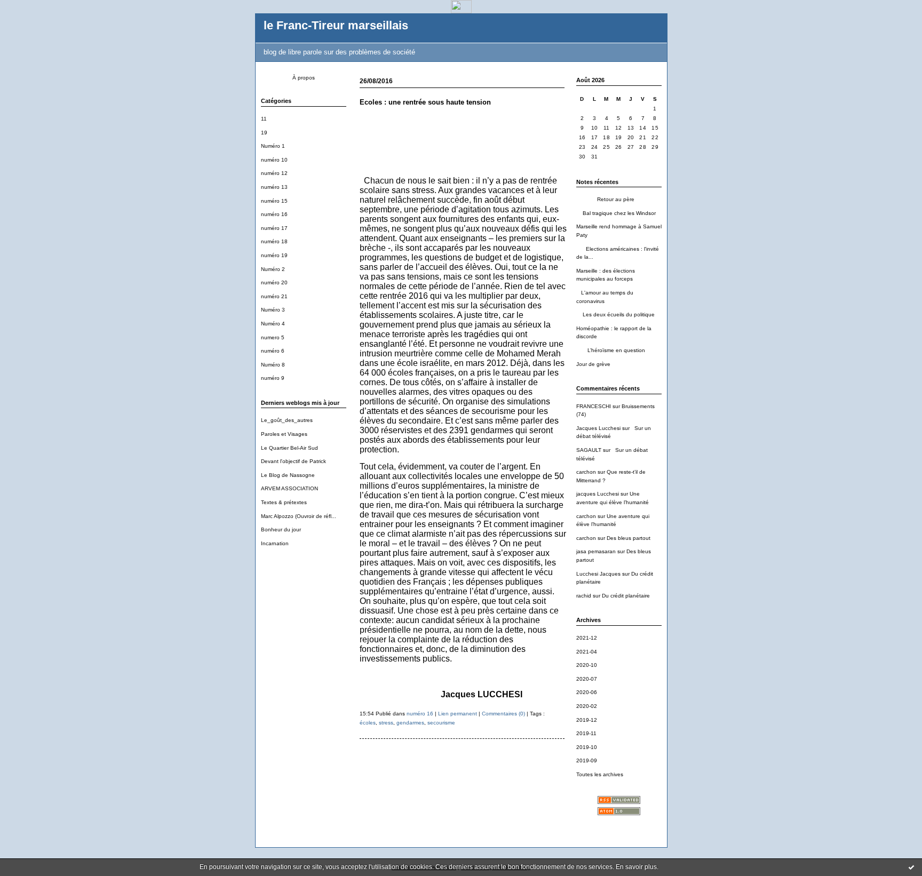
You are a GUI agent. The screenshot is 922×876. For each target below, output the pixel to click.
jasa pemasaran (596, 551)
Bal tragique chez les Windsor (616, 213)
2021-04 (586, 652)
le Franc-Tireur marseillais (336, 25)
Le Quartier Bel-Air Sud (289, 448)
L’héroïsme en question (610, 350)
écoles (368, 723)
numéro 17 (274, 228)
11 (264, 119)
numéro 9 (272, 378)
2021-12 (586, 638)
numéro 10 (274, 160)
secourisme (441, 723)
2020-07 (586, 679)
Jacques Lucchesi (598, 428)
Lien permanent (457, 713)
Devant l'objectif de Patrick (293, 461)
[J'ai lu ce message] (911, 867)
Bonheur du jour (281, 529)
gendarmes (410, 723)
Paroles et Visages (284, 434)
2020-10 (586, 665)
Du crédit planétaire (626, 596)
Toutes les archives (599, 774)
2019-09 (586, 760)
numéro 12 (274, 173)
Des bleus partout (628, 538)
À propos (303, 78)
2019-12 (586, 720)
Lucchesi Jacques (598, 574)
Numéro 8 (273, 365)
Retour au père (605, 199)
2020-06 (586, 692)
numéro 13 (274, 187)
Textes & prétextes (284, 502)
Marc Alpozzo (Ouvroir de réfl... (298, 516)
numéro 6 (272, 351)
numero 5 (272, 337)
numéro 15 (274, 201)
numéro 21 (274, 296)
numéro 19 (274, 255)
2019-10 (586, 747)
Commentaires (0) (503, 713)
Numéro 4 (273, 323)
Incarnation (275, 543)
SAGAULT (588, 450)
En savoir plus (636, 867)
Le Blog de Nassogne (288, 475)
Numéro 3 (273, 310)
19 (264, 133)
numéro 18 (274, 241)
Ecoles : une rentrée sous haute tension (425, 102)
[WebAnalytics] (461, 10)
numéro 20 (274, 282)
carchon (586, 472)
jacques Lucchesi (597, 494)
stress (386, 723)
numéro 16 (274, 214)
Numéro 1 (273, 146)
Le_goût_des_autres (287, 420)
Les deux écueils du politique (615, 314)
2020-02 (586, 706)
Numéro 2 (273, 269)
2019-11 (586, 733)
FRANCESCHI (593, 406)
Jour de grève (593, 364)
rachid (583, 596)
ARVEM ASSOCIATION (289, 488)
